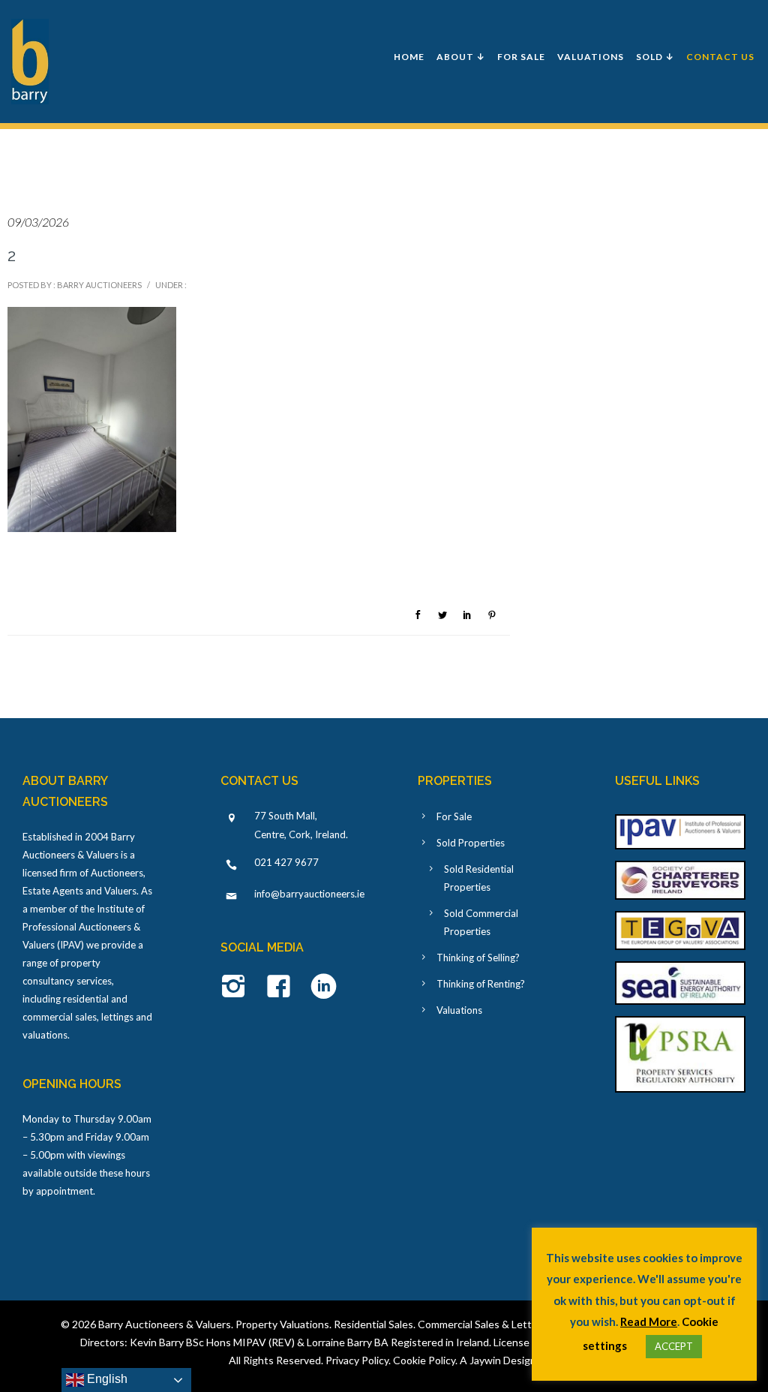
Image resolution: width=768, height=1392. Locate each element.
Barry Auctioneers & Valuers (164, 1324)
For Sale (521, 56)
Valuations (590, 56)
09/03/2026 (38, 222)
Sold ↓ (655, 56)
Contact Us (720, 56)
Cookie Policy (424, 1360)
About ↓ (460, 56)
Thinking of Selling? (478, 958)
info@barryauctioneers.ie (309, 894)
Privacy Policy (357, 1360)
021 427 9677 (286, 862)
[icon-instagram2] (237, 987)
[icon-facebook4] (282, 987)
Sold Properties (470, 843)
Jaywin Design (503, 1360)
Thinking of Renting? (480, 984)
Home (409, 56)
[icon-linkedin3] (323, 987)
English (106, 1378)
